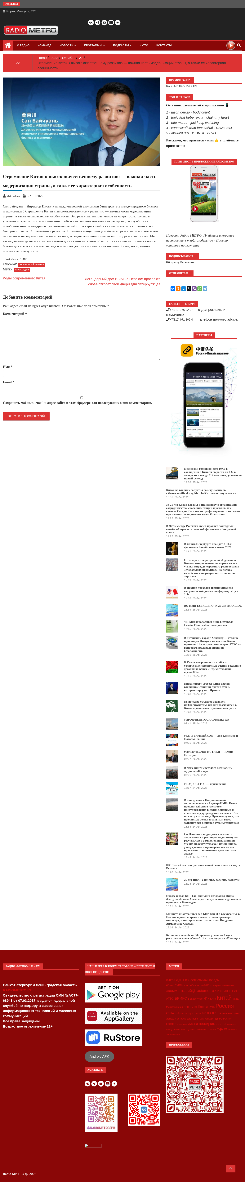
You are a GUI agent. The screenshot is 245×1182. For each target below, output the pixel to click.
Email (8, 382)
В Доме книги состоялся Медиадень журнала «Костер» (208, 769)
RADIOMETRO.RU (18, 990)
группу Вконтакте (182, 262)
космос (171, 1023)
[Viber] (194, 288)
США (170, 1013)
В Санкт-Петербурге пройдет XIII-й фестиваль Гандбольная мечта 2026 (208, 545)
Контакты (164, 45)
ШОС (211, 1013)
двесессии (223, 1018)
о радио (23, 45)
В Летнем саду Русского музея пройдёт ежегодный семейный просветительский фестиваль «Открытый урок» (201, 529)
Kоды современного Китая (24, 278)
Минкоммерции (174, 1007)
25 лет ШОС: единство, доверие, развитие (212, 879)
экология (232, 1029)
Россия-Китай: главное (31, 265)
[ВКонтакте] (173, 288)
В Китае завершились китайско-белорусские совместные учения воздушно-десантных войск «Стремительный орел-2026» (213, 667)
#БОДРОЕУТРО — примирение (205, 783)
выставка (192, 1018)
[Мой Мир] (183, 288)
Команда (44, 45)
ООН (186, 1007)
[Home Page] (8, 46)
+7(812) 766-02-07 (181, 309)
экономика (173, 1034)
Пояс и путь (206, 1006)
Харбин (197, 1013)
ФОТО (144, 45)
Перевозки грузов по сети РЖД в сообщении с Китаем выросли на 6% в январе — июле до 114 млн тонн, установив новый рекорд (213, 473)
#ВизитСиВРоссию (177, 985)
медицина (182, 1024)
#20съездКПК (22, 270)
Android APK (99, 1056)
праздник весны (212, 1024)
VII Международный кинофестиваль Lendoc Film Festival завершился (208, 623)
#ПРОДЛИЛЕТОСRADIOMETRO (206, 719)
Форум (189, 1013)
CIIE (217, 991)
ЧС (204, 1013)
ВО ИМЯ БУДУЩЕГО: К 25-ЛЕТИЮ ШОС (213, 605)
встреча (181, 1018)
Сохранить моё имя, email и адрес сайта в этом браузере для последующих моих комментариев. (77, 403)
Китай (224, 997)
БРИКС (181, 998)
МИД (235, 998)
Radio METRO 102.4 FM (181, 86)
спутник (190, 1029)
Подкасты (121, 45)
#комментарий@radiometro (190, 991)
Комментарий (15, 314)
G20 (234, 991)
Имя (7, 367)
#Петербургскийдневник (222, 985)
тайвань (201, 1029)
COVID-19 (225, 991)
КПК (206, 998)
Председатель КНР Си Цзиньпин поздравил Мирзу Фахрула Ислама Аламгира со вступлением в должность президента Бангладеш (203, 899)
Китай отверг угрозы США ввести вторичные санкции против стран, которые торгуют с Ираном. (207, 687)
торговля (211, 1029)
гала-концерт (206, 1018)
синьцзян (231, 1024)
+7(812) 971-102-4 (181, 319)
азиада (171, 1018)
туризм (222, 1029)
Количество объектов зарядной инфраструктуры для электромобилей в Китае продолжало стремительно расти (210, 705)
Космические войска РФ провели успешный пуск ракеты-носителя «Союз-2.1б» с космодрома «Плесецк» (203, 937)
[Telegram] (205, 288)
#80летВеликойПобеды (202, 980)
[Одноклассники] (178, 288)
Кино (213, 998)
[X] (189, 288)
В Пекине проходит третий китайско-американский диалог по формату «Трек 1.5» (211, 591)
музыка (193, 1023)
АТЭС (170, 998)
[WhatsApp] (199, 288)
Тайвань (179, 1013)
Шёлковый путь (228, 1013)
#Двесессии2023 (199, 985)
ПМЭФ (193, 1007)
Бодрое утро (195, 998)
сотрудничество (175, 1029)
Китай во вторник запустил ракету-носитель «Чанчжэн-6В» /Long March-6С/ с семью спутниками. (201, 491)
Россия (225, 1006)
